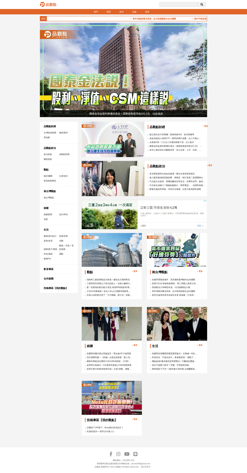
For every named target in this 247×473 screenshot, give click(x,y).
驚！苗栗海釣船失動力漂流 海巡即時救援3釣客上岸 (109, 287)
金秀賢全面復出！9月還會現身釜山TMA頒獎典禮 (109, 365)
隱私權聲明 (145, 467)
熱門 (96, 12)
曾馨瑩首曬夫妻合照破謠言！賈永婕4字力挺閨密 (109, 353)
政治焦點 (48, 154)
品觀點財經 (50, 126)
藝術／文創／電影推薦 (66, 247)
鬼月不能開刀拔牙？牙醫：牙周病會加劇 (170, 365)
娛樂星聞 (48, 214)
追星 (46, 219)
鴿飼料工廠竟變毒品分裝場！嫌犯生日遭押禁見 (108, 280)
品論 (134, 12)
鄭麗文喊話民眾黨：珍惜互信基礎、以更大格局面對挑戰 (175, 189)
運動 (61, 254)
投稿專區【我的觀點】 (56, 288)
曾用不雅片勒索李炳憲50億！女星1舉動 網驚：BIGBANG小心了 (109, 369)
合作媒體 (49, 278)
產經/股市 (63, 133)
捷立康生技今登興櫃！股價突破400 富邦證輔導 (171, 134)
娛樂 (46, 208)
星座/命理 (48, 241)
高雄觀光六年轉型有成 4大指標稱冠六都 (171, 287)
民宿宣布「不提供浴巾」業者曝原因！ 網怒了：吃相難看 (175, 357)
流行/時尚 (63, 214)
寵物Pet (47, 259)
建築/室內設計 (50, 236)
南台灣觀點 (50, 191)
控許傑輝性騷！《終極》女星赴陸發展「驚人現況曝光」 (109, 357)
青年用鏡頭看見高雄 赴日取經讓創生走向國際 (139, 19)
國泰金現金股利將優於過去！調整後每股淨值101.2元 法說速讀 (175, 146)
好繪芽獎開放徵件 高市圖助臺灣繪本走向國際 (173, 280)
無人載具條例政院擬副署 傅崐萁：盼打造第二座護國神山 (176, 178)
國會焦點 (48, 159)
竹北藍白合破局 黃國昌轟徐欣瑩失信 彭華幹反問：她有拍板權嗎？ (177, 181)
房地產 (47, 137)
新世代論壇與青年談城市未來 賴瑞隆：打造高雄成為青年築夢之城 (175, 295)
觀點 (46, 169)
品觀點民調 (64, 154)
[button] (204, 70)
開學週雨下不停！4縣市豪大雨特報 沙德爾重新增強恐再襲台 (175, 369)
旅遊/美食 (63, 236)
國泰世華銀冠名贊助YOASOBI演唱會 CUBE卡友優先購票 (109, 361)
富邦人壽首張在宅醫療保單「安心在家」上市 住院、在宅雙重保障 (175, 150)
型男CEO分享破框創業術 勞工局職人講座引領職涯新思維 (175, 283)
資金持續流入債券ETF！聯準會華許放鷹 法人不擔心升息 (175, 138)
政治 (122, 12)
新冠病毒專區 (50, 181)
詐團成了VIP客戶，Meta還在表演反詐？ (105, 428)
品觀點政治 (50, 148)
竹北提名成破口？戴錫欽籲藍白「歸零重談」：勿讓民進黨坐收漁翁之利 (177, 185)
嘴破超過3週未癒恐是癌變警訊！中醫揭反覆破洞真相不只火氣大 (175, 361)
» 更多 (205, 126)
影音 (147, 12)
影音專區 (49, 269)
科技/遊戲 (48, 254)
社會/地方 (63, 176)
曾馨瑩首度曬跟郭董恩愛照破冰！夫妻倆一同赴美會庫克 (175, 353)
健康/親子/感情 (50, 249)
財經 (109, 12)
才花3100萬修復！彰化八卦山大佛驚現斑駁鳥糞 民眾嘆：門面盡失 (109, 291)
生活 (46, 229)
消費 (61, 241)
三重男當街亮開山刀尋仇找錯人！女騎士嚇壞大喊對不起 (109, 283)
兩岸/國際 (48, 176)
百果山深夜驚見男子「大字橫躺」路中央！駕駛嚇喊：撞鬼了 (109, 295)
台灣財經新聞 (50, 133)
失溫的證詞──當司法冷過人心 (100, 431)
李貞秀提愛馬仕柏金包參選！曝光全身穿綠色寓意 (172, 174)
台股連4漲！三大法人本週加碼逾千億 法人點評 (171, 142)
